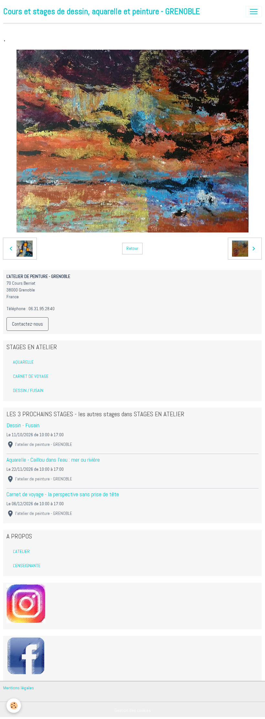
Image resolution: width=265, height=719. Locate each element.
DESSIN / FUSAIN (28, 390)
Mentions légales (18, 688)
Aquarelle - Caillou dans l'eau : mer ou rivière (53, 459)
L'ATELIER (21, 551)
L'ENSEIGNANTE (26, 565)
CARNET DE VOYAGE (30, 376)
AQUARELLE (23, 362)
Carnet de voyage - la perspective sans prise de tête (62, 494)
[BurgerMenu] (254, 11)
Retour (132, 248)
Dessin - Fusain (22, 425)
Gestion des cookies (132, 710)
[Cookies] (13, 705)
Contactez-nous (27, 323)
